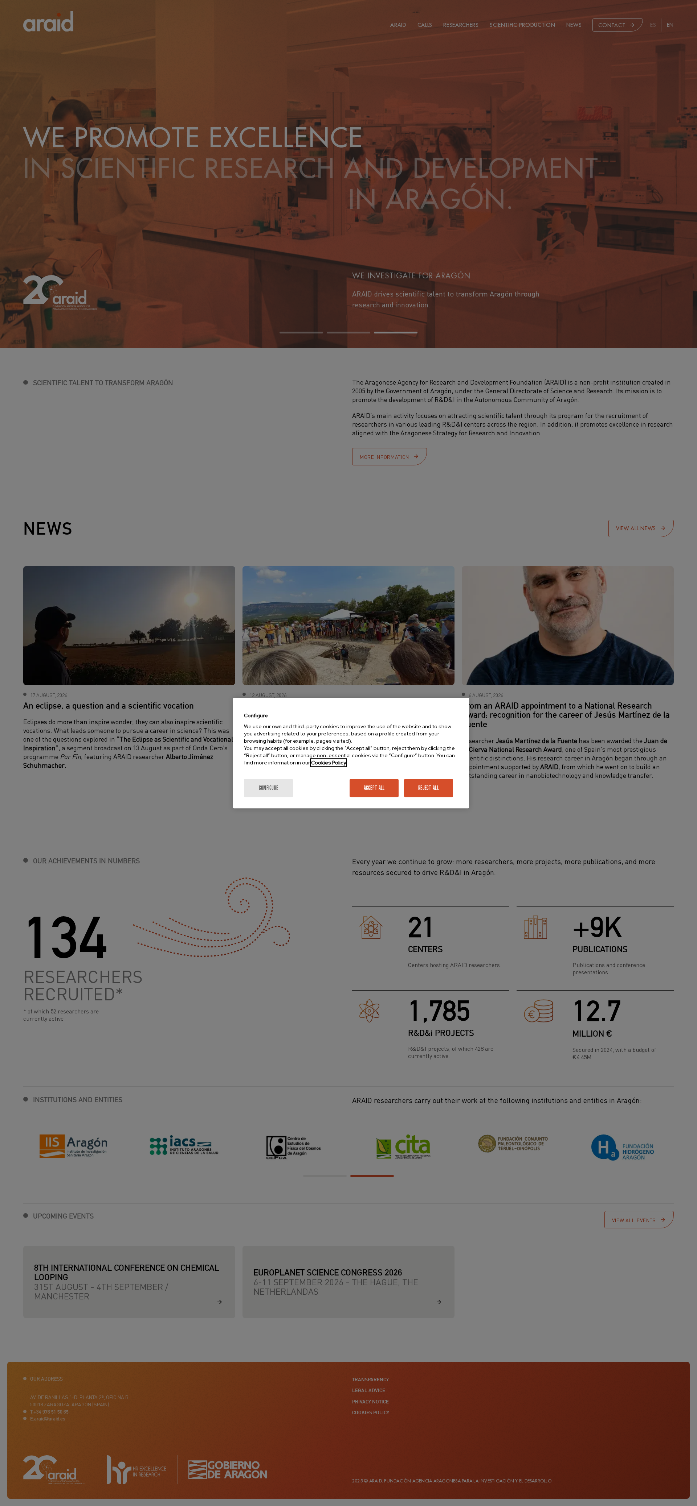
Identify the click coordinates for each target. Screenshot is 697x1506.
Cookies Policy (328, 762)
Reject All (428, 788)
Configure (268, 788)
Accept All (374, 788)
